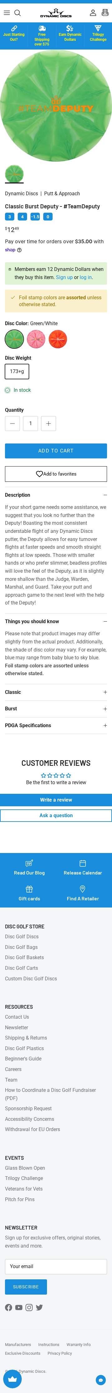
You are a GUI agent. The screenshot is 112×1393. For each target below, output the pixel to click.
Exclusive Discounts (22, 1353)
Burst (11, 709)
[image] (14, 174)
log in (86, 277)
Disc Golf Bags (21, 947)
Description (17, 495)
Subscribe (26, 1286)
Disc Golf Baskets (24, 957)
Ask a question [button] (56, 815)
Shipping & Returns (26, 1038)
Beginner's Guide (23, 1059)
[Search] (20, 13)
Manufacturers (18, 1344)
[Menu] (7, 13)
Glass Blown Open (25, 1168)
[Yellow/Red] (58, 339)
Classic (13, 692)
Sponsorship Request (28, 1108)
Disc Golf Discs (22, 937)
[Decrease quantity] (12, 423)
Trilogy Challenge (24, 1178)
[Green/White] (14, 339)
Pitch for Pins (20, 1199)
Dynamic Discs (32, 1371)
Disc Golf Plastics (24, 1048)
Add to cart (56, 451)
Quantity (14, 410)
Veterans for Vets (24, 1189)
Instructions (48, 1344)
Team (11, 1080)
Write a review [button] (56, 800)
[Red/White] (36, 339)
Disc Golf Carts (21, 968)
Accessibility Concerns (29, 1119)
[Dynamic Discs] (56, 13)
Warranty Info (79, 1344)
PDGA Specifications (28, 725)
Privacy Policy (60, 1353)
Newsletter (16, 1028)
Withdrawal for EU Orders (32, 1129)
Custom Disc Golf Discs (31, 979)
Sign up (64, 277)
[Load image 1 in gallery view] (56, 106)
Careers (13, 1069)
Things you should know (32, 621)
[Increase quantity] (48, 423)
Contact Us (17, 1017)
